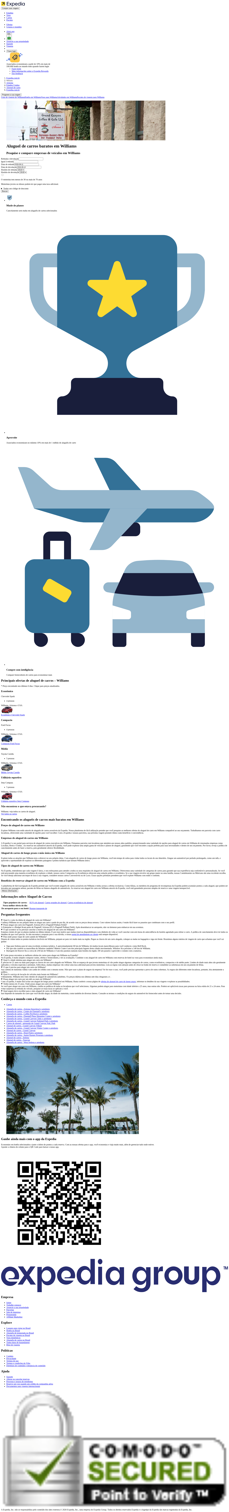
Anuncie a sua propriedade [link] (17, 1307)
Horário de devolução (10, 172)
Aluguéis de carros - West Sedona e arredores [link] (25, 1042)
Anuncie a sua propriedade (17, 41)
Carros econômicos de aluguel (80, 902)
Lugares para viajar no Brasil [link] (18, 1328)
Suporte (9, 44)
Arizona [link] (9, 83)
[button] (114, 999)
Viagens (9, 46)
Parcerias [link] (10, 1310)
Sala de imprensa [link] (13, 1312)
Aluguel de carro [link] (13, 87)
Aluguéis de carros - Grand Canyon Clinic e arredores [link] (28, 1018)
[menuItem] (13, 97)
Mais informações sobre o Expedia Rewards (30, 71)
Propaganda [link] (11, 1314)
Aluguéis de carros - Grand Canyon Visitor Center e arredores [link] (32, 1028)
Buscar (5, 191)
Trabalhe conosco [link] (13, 1305)
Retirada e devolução (10, 159)
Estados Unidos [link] (12, 85)
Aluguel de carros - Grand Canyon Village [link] (24, 1026)
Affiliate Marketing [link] (14, 1317)
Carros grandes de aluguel (56, 902)
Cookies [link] (9, 1356)
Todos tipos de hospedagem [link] (18, 1342)
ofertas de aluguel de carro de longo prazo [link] (118, 981)
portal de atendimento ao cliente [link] (85, 934)
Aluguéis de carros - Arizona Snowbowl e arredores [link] (28, 1009)
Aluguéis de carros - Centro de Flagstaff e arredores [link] (27, 1011)
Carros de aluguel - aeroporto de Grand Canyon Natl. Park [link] (30, 1023)
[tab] (9, 1004)
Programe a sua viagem (11, 95)
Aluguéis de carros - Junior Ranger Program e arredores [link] (29, 1035)
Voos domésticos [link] (13, 1338)
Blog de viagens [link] (13, 1345)
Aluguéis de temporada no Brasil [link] (20, 1333)
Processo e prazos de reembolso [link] (19, 1381)
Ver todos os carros (9, 814)
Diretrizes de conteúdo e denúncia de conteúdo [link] (25, 1366)
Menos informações (9, 891)
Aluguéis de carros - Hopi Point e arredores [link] (24, 1033)
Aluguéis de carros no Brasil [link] (18, 1340)
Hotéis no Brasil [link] (13, 1330)
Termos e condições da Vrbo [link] (18, 1363)
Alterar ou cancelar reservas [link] (18, 1379)
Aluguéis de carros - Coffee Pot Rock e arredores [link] (26, 1014)
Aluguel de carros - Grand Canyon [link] (20, 1030)
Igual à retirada (7, 161)
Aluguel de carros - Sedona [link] (17, 1038)
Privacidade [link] (11, 1358)
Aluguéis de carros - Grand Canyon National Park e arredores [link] (32, 1021)
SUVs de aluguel (36, 902)
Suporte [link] (9, 1377)
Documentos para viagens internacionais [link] (23, 1386)
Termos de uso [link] (12, 1361)
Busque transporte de (38, 908)
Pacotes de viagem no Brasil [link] (18, 1335)
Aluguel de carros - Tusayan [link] (18, 1040)
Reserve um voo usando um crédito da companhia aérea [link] (29, 1384)
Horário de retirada (9, 170)
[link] (28, 13)
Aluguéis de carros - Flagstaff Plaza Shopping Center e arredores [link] (33, 1016)
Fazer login (11, 51)
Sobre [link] (8, 1303)
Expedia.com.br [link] (13, 78)
